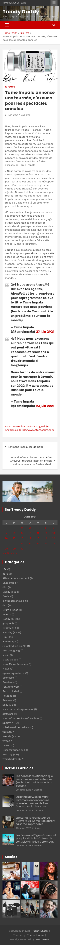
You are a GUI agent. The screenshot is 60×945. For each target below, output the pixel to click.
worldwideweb (11, 759)
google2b (8, 623)
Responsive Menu (54, 3)
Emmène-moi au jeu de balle (26, 446)
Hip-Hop (7, 637)
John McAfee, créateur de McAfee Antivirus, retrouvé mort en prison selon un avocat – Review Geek (31, 461)
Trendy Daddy (20, 11)
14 (6, 538)
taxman (7, 731)
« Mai (5, 553)
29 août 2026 (23, 789)
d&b (4, 587)
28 (6, 548)
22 (14, 543)
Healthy (7, 632)
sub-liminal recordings (16, 727)
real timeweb (10, 686)
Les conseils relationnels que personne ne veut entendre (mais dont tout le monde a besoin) (34, 781)
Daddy (6, 591)
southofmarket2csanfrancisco (20, 718)
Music (5, 655)
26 (45, 543)
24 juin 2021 (11, 114)
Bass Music (9, 582)
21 (6, 543)
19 (45, 538)
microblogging (11, 650)
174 (4, 569)
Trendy (6, 736)
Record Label (10, 691)
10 (30, 533)
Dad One (25, 114)
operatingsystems (13, 673)
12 (46, 533)
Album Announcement (15, 578)
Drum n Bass (10, 609)
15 (14, 538)
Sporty (6, 722)
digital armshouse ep (15, 600)
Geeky (6, 618)
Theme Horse (35, 935)
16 (22, 538)
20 (53, 538)
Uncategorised (11, 750)
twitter (6, 745)
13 (53, 533)
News (6, 668)
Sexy (5, 704)
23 (22, 543)
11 (38, 533)
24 (30, 543)
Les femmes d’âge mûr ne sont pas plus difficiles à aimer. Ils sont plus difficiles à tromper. (36, 838)
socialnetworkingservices (17, 709)
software (8, 713)
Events (6, 614)
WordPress (42, 939)
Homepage (9, 641)
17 (30, 538)
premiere (8, 677)
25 (37, 543)
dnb (4, 605)
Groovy (10, 86)
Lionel (37, 828)
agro (5, 573)
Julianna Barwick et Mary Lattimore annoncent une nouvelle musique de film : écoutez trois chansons (32, 801)
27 (53, 543)
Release (7, 695)
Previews (8, 682)
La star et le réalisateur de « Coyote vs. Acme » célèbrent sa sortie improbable (36, 821)
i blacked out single (14, 646)
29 (14, 548)
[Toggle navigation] (6, 25)
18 (38, 538)
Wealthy (7, 754)
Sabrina (38, 789)
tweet (6, 740)
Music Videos (10, 659)
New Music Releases (15, 664)
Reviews (7, 700)
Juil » (14, 553)
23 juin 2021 (45, 331)
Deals (6, 596)
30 (21, 548)
